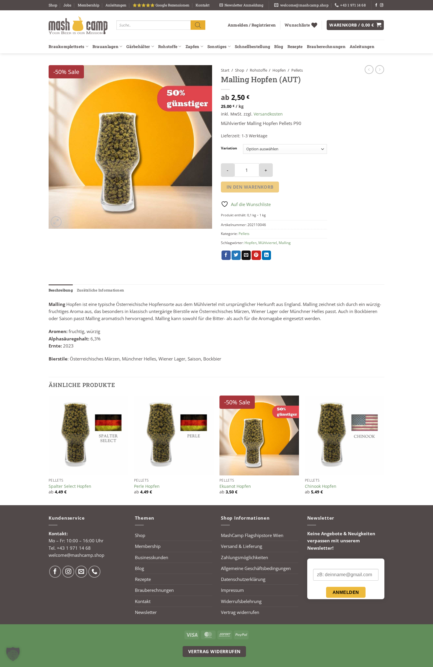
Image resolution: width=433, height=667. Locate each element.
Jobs (67, 5)
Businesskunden (151, 557)
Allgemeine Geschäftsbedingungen (256, 568)
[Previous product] (379, 69)
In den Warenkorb (250, 187)
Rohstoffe (167, 46)
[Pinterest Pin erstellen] (256, 255)
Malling (285, 242)
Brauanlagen (105, 46)
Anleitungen (115, 5)
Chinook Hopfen (320, 486)
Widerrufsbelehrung (241, 601)
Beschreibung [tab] (61, 290)
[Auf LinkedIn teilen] (266, 255)
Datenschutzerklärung (243, 579)
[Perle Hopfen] (174, 435)
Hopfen (279, 70)
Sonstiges (217, 46)
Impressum (232, 590)
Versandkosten (268, 114)
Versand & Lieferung (241, 546)
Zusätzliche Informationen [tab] (100, 290)
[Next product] (369, 69)
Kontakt (202, 5)
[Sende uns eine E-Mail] (81, 572)
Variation (229, 148)
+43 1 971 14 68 (74, 548)
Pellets (297, 70)
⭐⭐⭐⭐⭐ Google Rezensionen (161, 5)
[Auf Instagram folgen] (381, 5)
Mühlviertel (267, 242)
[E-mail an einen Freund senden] (246, 255)
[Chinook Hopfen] (344, 435)
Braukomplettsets (66, 46)
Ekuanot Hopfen (235, 486)
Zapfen (192, 46)
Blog (278, 46)
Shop (53, 5)
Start (225, 70)
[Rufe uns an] (94, 572)
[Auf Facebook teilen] (226, 255)
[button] (241, 5)
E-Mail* (320, 563)
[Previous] (48, 450)
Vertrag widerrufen (240, 612)
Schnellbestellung (252, 46)
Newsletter (146, 612)
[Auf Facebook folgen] (376, 5)
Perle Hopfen (147, 486)
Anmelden (346, 592)
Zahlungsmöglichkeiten (244, 557)
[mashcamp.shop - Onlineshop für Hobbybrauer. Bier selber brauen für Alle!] (78, 25)
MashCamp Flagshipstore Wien (252, 535)
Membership (88, 5)
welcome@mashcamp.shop (76, 555)
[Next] (384, 450)
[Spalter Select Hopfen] (88, 435)
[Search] (198, 24)
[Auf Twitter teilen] (236, 255)
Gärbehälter (138, 46)
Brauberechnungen (326, 46)
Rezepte (295, 46)
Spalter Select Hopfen (70, 486)
